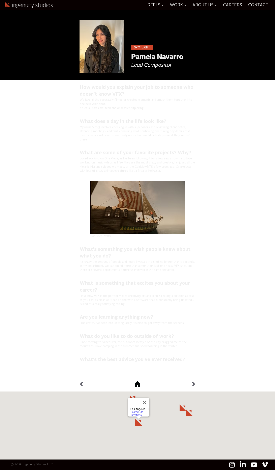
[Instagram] (232, 464)
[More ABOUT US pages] (216, 5)
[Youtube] (254, 464)
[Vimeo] (265, 464)
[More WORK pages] (185, 5)
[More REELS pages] (163, 5)
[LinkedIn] (243, 464)
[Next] (81, 384)
